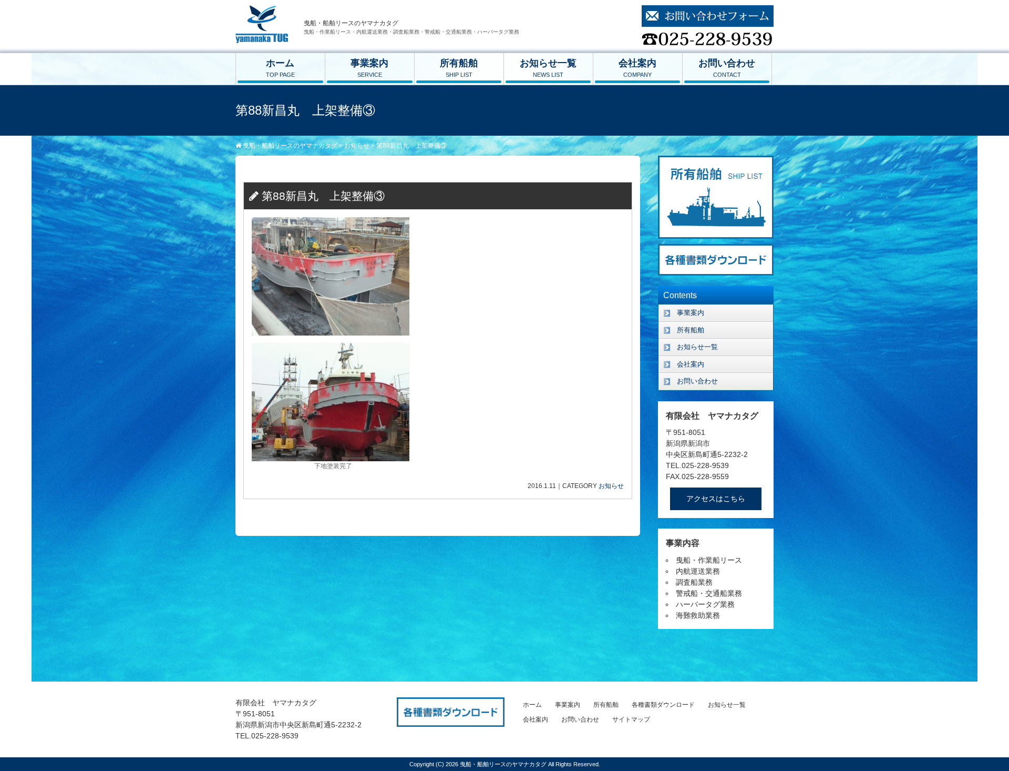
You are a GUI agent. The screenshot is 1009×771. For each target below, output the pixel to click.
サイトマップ (631, 719)
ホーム (280, 68)
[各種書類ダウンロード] (716, 249)
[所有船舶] (716, 161)
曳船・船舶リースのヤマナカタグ (504, 764)
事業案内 (369, 68)
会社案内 (637, 68)
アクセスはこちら (715, 498)
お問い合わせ (726, 68)
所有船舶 (459, 68)
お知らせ (611, 486)
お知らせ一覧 (548, 68)
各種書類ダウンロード (663, 704)
